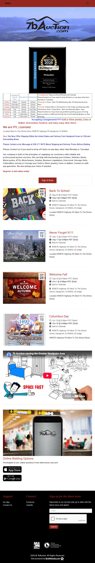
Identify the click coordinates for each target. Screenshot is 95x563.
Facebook (30, 502)
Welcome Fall (58, 274)
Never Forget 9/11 (61, 232)
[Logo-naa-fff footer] (36, 545)
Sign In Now (47, 180)
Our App (6, 502)
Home (8, 3)
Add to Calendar (59, 201)
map (79, 208)
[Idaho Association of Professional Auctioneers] (52, 545)
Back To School (59, 191)
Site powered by (38, 558)
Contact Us (7, 505)
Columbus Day (59, 316)
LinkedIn (29, 505)
